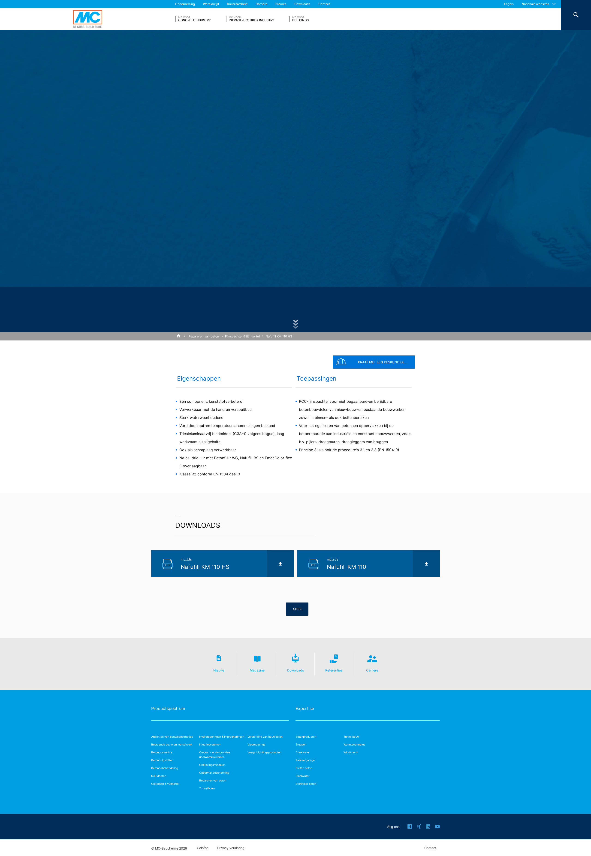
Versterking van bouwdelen (265, 736)
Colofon (202, 848)
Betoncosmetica (161, 752)
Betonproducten (306, 736)
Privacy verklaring (230, 848)
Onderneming (185, 4)
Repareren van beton (204, 336)
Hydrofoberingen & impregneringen (221, 736)
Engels (509, 4)
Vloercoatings (256, 744)
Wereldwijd (211, 4)
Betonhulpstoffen (162, 760)
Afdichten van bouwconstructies (172, 736)
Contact (324, 4)
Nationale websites (535, 4)
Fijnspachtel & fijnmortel (242, 336)
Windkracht (351, 752)
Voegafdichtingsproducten (264, 752)
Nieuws (280, 4)
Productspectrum (168, 708)
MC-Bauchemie (87, 19)
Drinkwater (303, 752)
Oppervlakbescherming (214, 772)
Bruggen (301, 744)
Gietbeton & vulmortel (165, 783)
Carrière (261, 4)
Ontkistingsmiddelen (212, 765)
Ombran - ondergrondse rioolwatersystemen (214, 755)
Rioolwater (302, 776)
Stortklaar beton (306, 783)
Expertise (305, 708)
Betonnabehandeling (164, 768)
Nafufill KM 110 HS (279, 336)
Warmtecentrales (354, 744)
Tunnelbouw (207, 788)
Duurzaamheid (237, 4)
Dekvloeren (158, 776)
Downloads (302, 4)
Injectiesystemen (210, 744)
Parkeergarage (305, 760)
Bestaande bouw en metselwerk (172, 744)
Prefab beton (304, 768)
